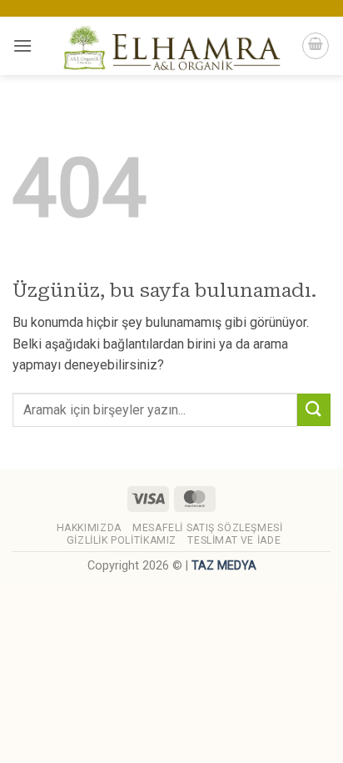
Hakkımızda (89, 528)
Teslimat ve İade (234, 540)
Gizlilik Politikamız (121, 540)
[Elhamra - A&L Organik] (171, 46)
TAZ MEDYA (223, 566)
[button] (22, 45)
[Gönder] (314, 410)
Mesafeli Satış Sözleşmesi (207, 528)
